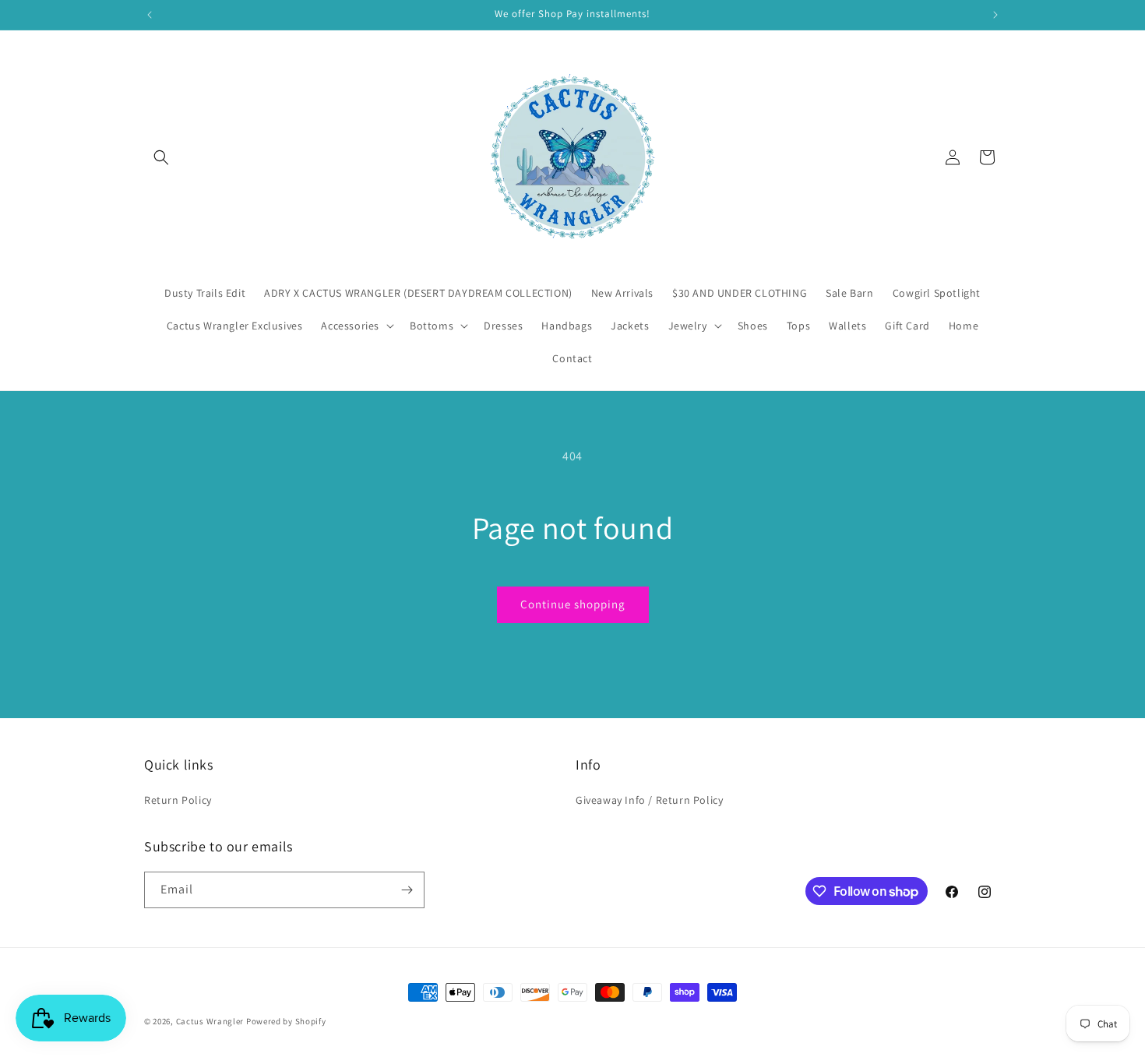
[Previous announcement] (149, 15)
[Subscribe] (406, 890)
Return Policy (178, 800)
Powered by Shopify (286, 1021)
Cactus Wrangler (211, 1021)
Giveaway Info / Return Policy (649, 800)
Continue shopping (572, 604)
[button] (161, 157)
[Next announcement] (995, 15)
